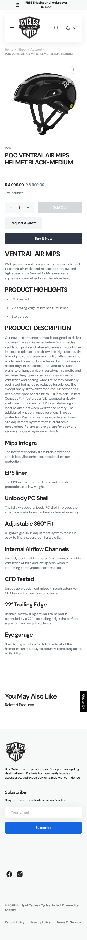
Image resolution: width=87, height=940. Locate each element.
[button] (12, 27)
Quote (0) (83, 701)
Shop (21, 49)
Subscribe (43, 827)
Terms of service (69, 922)
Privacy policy (40, 922)
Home (9, 49)
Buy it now (43, 238)
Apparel (36, 49)
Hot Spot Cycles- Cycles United (38, 905)
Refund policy (15, 922)
